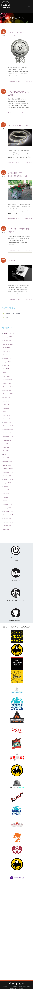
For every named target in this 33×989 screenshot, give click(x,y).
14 (3, 228)
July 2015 (6, 444)
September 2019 (8, 344)
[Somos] (16, 690)
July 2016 (6, 401)
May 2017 (6, 369)
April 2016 (6, 411)
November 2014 (8, 472)
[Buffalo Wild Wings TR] (16, 770)
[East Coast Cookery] (16, 824)
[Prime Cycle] (16, 810)
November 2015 (8, 429)
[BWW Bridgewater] (16, 864)
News (24, 113)
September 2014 (8, 479)
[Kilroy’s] (16, 797)
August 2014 (7, 483)
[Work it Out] (16, 877)
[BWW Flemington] (16, 891)
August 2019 (7, 347)
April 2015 (6, 454)
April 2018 (6, 354)
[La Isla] (16, 743)
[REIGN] (16, 918)
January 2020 (7, 337)
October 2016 (7, 390)
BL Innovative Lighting (19, 125)
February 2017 (7, 379)
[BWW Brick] (16, 931)
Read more (28, 81)
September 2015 (8, 436)
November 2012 (8, 522)
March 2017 (6, 376)
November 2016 (8, 387)
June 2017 (6, 365)
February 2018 (7, 358)
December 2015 (8, 426)
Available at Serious (14, 81)
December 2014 (8, 468)
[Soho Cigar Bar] (16, 636)
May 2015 (6, 451)
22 (3, 125)
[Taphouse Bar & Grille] (16, 944)
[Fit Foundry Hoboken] (16, 717)
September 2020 (8, 333)
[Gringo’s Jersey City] (16, 676)
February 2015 (7, 461)
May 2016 (6, 408)
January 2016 (7, 422)
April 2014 (6, 497)
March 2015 (6, 458)
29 (3, 32)
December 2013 (8, 511)
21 (3, 172)
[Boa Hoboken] (16, 730)
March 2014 (6, 500)
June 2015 (6, 447)
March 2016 (6, 415)
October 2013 (7, 518)
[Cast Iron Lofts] (16, 663)
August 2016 (7, 397)
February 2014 (7, 504)
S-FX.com (20, 988)
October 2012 (7, 525)
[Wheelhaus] (16, 757)
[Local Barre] (16, 958)
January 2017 (7, 383)
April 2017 (6, 372)
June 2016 (6, 404)
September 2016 (8, 394)
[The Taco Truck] (16, 837)
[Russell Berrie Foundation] (16, 851)
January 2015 (7, 465)
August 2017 (7, 362)
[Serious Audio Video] (16, 904)
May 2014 (6, 493)
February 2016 (7, 419)
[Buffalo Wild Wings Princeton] (16, 650)
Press (8, 317)
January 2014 (7, 508)
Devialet (12, 261)
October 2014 (7, 475)
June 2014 (6, 490)
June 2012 (6, 529)
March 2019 (6, 351)
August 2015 (7, 440)
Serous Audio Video (20, 986)
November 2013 (8, 515)
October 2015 (7, 433)
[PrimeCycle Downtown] (16, 703)
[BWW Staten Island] (16, 971)
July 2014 (6, 486)
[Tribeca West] (16, 784)
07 (3, 260)
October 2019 (7, 340)
